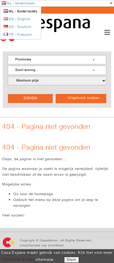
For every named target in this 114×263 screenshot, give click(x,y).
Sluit (71, 259)
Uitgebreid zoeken (84, 98)
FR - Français (20, 35)
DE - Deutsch (20, 27)
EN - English (19, 19)
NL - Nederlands (21, 3)
